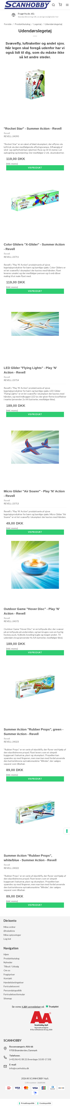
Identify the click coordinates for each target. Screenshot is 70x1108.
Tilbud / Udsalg (11, 966)
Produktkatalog (11, 958)
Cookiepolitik (45, 1103)
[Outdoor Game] (35, 572)
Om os (7, 970)
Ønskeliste (9, 930)
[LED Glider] (35, 331)
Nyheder (8, 962)
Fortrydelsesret (12, 986)
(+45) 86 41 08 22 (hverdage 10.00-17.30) (30, 1059)
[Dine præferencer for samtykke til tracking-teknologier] (67, 831)
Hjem (6, 954)
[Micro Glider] (35, 454)
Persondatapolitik (13, 990)
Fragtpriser (9, 974)
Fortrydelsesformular (14, 994)
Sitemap (8, 998)
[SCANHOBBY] (28, 5)
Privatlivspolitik (27, 1103)
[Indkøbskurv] (60, 5)
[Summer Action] (35, 693)
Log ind (7, 938)
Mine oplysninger (12, 935)
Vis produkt (35, 167)
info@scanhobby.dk (19, 1068)
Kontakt (8, 978)
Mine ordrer (9, 927)
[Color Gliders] (35, 208)
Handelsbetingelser (14, 982)
